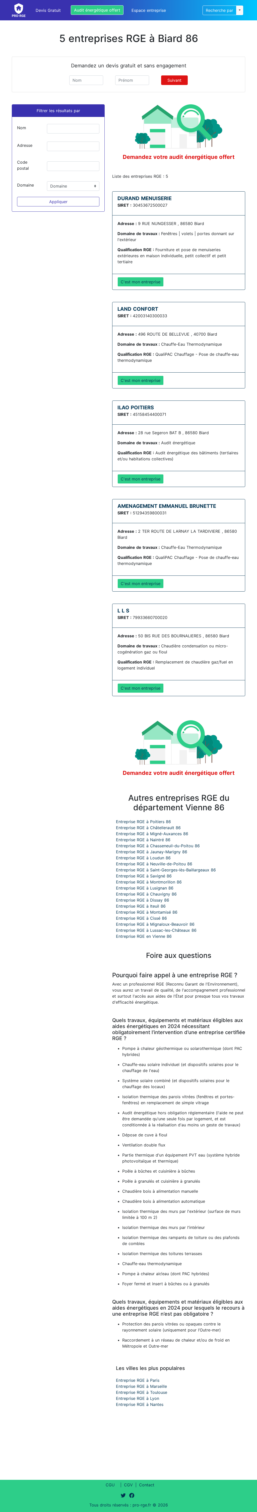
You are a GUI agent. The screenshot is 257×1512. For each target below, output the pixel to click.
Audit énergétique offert (97, 10)
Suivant (174, 80)
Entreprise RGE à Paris (137, 1380)
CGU (110, 1484)
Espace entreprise (149, 10)
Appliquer (58, 201)
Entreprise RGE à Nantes (139, 1404)
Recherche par (219, 10)
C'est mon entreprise (140, 281)
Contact (146, 1484)
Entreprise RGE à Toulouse (141, 1392)
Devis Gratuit (48, 10)
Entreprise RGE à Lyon (137, 1398)
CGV (128, 1484)
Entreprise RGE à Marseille (141, 1386)
